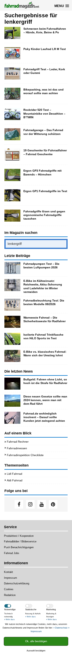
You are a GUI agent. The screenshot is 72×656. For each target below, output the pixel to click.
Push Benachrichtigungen (19, 547)
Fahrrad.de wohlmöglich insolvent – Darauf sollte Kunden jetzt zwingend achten (44, 417)
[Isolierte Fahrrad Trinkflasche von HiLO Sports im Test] (12, 339)
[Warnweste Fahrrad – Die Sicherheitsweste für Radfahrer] (12, 322)
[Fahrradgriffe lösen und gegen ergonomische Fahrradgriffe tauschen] (12, 216)
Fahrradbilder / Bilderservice (20, 541)
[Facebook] (19, 504)
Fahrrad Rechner (18, 441)
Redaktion (10, 595)
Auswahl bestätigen (36, 650)
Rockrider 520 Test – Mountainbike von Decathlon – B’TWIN (44, 113)
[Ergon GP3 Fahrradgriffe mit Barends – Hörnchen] (12, 175)
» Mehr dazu (9, 619)
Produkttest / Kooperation (19, 535)
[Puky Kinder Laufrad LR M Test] (12, 53)
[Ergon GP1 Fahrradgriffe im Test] (12, 195)
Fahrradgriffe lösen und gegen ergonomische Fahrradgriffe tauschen (44, 215)
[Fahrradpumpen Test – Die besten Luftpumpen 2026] (12, 268)
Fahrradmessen (17, 448)
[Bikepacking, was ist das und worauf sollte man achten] (12, 94)
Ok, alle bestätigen (36, 641)
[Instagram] (30, 504)
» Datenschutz (60, 627)
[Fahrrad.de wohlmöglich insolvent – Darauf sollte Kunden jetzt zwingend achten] (12, 418)
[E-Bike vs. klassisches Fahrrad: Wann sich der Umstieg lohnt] (12, 356)
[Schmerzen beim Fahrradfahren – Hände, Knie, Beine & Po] (12, 33)
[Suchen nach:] (36, 244)
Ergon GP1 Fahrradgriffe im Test (45, 191)
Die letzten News (18, 371)
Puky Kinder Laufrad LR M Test (44, 49)
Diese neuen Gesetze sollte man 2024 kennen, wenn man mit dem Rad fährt (45, 400)
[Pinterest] (53, 504)
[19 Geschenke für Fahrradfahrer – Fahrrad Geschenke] (12, 155)
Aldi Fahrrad (14, 480)
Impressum (10, 577)
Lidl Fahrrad (14, 473)
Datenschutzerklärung (16, 583)
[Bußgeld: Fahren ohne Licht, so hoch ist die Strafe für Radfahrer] (12, 384)
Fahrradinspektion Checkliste (25, 455)
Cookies (8, 589)
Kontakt (8, 571)
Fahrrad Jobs (11, 553)
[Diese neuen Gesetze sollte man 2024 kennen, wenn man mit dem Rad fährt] (12, 401)
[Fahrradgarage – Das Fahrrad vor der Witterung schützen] (12, 134)
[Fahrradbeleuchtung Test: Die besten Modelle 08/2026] (12, 305)
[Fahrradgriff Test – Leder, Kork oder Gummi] (12, 73)
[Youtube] (41, 504)
